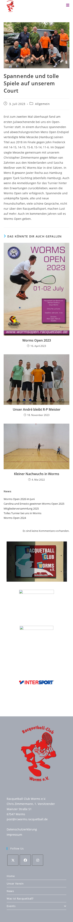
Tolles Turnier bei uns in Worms (22, 513)
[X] (12, 860)
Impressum (14, 835)
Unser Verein (15, 883)
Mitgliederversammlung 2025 (21, 508)
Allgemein (42, 104)
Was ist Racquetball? (20, 898)
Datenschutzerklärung (22, 829)
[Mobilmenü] (67, 5)
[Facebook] (25, 860)
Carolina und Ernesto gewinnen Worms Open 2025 (34, 503)
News (10, 891)
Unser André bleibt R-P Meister (36, 409)
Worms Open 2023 (36, 340)
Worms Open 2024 (15, 518)
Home (11, 876)
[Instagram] (37, 860)
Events (11, 906)
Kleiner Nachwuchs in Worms (36, 474)
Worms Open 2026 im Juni (19, 499)
